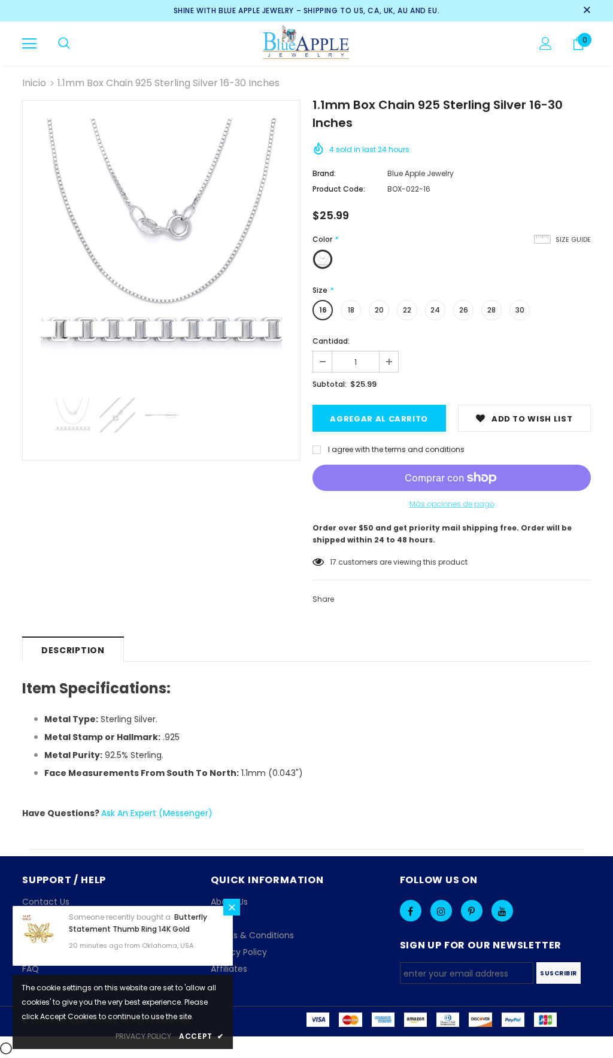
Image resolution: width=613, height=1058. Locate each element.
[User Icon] (545, 43)
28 (491, 310)
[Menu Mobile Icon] (29, 44)
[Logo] (307, 43)
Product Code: (338, 189)
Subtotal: (329, 384)
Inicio (34, 83)
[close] (587, 11)
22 (407, 310)
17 (333, 562)
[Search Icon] (64, 44)
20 (379, 310)
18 (351, 310)
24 (435, 310)
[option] (161, 239)
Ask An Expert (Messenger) (157, 813)
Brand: (324, 173)
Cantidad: (331, 341)
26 (463, 310)
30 (519, 310)
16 (323, 310)
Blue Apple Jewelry (420, 173)
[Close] (231, 907)
